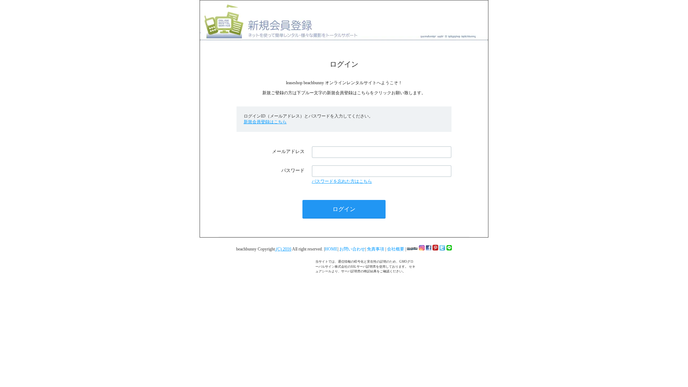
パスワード (293, 170)
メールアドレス (288, 151)
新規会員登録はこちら (265, 121)
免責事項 (376, 249)
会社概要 (396, 249)
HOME (331, 249)
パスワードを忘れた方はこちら (342, 181)
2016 (287, 249)
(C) (279, 249)
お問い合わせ (352, 249)
